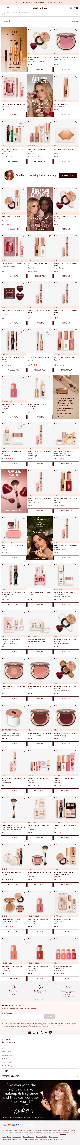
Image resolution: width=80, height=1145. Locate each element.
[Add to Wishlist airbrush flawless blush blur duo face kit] (50, 845)
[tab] (28, 29)
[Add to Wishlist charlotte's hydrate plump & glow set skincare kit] (50, 797)
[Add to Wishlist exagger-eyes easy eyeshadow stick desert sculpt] (50, 283)
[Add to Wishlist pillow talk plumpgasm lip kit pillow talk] (24, 76)
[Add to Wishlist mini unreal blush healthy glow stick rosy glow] (50, 892)
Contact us (63, 1134)
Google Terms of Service (52, 1139)
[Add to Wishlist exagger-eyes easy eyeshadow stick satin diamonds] (50, 471)
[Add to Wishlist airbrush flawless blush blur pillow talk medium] (76, 29)
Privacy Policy (15, 1026)
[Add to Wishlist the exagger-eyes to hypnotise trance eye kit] (24, 330)
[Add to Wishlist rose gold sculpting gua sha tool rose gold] (76, 121)
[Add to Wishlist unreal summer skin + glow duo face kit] (50, 236)
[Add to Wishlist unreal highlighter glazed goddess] (76, 76)
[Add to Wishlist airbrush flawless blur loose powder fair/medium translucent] (50, 29)
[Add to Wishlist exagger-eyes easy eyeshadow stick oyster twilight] (76, 236)
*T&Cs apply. (5, 1023)
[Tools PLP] (14, 512)
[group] (14, 990)
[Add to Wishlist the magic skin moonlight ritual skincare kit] (24, 424)
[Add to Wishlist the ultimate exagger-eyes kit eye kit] (76, 797)
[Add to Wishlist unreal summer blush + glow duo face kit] (76, 471)
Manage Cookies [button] (53, 1137)
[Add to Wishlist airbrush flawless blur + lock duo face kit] (24, 189)
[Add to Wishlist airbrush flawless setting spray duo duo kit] (76, 892)
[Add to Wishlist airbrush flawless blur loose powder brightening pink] (76, 189)
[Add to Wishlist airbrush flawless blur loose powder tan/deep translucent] (76, 658)
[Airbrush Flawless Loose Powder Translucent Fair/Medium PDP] (40, 116)
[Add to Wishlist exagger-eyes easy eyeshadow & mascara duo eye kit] (24, 565)
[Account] (71, 8)
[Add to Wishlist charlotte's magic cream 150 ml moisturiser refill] (24, 705)
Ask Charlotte (67, 175)
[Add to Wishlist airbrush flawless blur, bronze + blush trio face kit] (24, 892)
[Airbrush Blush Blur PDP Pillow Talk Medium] (40, 231)
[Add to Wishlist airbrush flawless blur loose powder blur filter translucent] (76, 611)
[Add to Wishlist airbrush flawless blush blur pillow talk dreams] (50, 705)
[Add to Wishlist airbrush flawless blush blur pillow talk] (24, 658)
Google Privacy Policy (35, 1139)
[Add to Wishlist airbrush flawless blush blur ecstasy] (50, 658)
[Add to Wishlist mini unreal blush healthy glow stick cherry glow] (50, 938)
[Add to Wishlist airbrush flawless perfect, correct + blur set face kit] (76, 845)
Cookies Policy (7, 1066)
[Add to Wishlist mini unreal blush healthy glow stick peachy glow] (24, 938)
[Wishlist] (7, 8)
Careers (4, 1059)
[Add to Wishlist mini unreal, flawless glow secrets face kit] (50, 121)
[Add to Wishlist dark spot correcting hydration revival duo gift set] (50, 611)
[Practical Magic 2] (40, 559)
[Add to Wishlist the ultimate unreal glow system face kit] (76, 750)
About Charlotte (7, 1055)
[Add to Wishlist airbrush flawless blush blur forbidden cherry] (76, 705)
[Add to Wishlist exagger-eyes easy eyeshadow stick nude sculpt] (50, 424)
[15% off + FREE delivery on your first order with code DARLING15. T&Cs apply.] (66, 418)
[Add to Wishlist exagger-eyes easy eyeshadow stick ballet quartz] (24, 750)
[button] (4, 13)
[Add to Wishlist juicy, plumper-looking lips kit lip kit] (50, 565)
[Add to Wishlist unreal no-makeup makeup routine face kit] (50, 750)
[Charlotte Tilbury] (40, 8)
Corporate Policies (41, 1137)
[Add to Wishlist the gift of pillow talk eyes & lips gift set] (24, 518)
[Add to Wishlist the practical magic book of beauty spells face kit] (24, 121)
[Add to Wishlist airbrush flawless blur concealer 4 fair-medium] (50, 377)
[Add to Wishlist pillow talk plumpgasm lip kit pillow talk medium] (24, 236)
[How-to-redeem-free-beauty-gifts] (14, 71)
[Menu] (2, 8)
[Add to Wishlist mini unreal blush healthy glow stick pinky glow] (24, 377)
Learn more (74, 22)
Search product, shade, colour (17, 13)
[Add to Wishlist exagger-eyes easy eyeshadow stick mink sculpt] (76, 283)
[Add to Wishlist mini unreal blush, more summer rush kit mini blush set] (76, 938)
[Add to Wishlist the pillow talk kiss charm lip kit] (50, 330)
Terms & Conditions (28, 1137)
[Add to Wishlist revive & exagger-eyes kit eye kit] (24, 845)
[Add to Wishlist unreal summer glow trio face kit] (76, 330)
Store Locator (6, 1052)
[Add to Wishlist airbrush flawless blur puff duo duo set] (24, 283)
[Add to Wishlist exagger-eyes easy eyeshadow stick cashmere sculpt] (76, 518)
